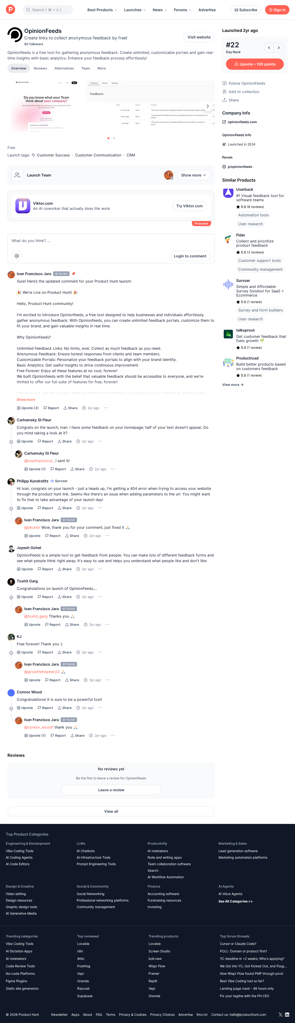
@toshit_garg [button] (36, 616)
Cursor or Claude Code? (238, 944)
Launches (133, 9)
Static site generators (22, 988)
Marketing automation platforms (243, 857)
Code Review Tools (20, 966)
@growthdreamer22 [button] (42, 671)
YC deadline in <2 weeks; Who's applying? (252, 959)
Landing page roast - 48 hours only (247, 988)
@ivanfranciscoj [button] (38, 460)
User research (250, 223)
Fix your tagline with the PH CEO (244, 996)
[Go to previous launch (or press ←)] (269, 47)
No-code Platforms (20, 973)
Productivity (157, 843)
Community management (260, 269)
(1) (37, 469)
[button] (102, 68)
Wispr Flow (157, 966)
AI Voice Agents (230, 894)
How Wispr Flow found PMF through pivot (251, 973)
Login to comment (190, 256)
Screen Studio (159, 951)
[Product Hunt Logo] (10, 10)
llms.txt (202, 1014)
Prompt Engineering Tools (96, 864)
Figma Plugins (16, 981)
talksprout (245, 330)
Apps (75, 1014)
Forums (180, 9)
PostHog (83, 966)
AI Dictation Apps (19, 951)
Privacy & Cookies (132, 1014)
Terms (110, 1014)
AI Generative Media (21, 913)
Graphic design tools (21, 907)
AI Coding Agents (19, 857)
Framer (154, 973)
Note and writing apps (165, 857)
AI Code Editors (17, 864)
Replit (153, 981)
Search (153, 870)
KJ (19, 636)
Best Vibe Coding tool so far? (242, 981)
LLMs (81, 843)
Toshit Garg (27, 581)
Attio (80, 959)
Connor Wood (29, 692)
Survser (243, 280)
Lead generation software (238, 851)
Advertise (207, 9)
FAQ (99, 1014)
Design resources (19, 900)
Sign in (280, 9)
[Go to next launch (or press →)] (278, 47)
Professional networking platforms (102, 900)
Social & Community (93, 886)
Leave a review (111, 790)
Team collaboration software (169, 864)
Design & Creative (20, 886)
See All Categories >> (236, 901)
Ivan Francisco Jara (34, 273)
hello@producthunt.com (248, 1014)
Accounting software (163, 894)
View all (111, 811)
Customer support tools (259, 260)
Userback (244, 189)
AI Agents (226, 886)
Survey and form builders (260, 310)
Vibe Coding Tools (19, 851)
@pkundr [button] (32, 527)
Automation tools (253, 215)
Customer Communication (98, 155)
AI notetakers (158, 851)
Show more (191, 175)
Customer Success (53, 155)
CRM (131, 155)
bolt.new (155, 959)
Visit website (199, 37)
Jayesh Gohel (29, 547)
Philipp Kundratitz (33, 481)
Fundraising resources (164, 900)
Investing (155, 907)
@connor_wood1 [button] (38, 727)
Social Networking (90, 894)
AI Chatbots (86, 851)
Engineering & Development (28, 843)
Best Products (100, 9)
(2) (30, 408)
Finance (154, 886)
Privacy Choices (162, 1014)
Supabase (85, 996)
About (87, 1014)
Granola (83, 981)
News (158, 9)
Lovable (83, 944)
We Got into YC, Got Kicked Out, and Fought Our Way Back (253, 966)
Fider (240, 235)
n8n (80, 951)
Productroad (247, 358)
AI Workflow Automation (166, 877)
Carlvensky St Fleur (34, 420)
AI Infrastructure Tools (93, 857)
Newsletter (59, 1014)
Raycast (83, 988)
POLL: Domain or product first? (243, 951)
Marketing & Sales (233, 843)
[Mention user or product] (17, 256)
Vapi (80, 973)
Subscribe (248, 9)
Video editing (16, 894)
